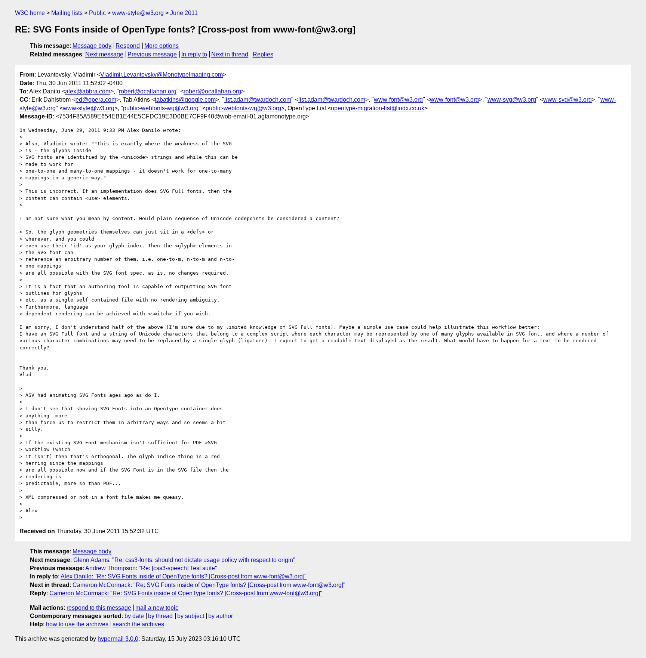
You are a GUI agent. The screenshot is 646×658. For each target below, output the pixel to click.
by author (220, 616)
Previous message (152, 54)
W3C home (30, 13)
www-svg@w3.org (511, 99)
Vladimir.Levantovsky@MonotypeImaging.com (161, 74)
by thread (160, 616)
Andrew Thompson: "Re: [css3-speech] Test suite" (151, 568)
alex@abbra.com (87, 91)
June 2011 (184, 13)
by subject (190, 616)
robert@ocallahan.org (147, 91)
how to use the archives (77, 624)
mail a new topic (156, 608)
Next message (104, 54)
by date (134, 616)
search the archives (138, 624)
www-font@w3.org (398, 99)
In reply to (194, 54)
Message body (92, 46)
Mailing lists (67, 13)
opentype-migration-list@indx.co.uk (377, 108)
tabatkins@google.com (185, 99)
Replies (263, 54)
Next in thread (229, 54)
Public (97, 13)
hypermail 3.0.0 (118, 639)
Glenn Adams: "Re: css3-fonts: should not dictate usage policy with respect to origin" (184, 560)
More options (161, 46)
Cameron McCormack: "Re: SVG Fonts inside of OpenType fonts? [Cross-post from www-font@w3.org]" (209, 585)
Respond (128, 46)
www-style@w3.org (138, 13)
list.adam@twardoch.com (257, 99)
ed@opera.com (96, 99)
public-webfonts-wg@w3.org (161, 108)
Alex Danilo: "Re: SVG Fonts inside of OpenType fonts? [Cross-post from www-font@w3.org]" (184, 576)
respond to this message (99, 608)
